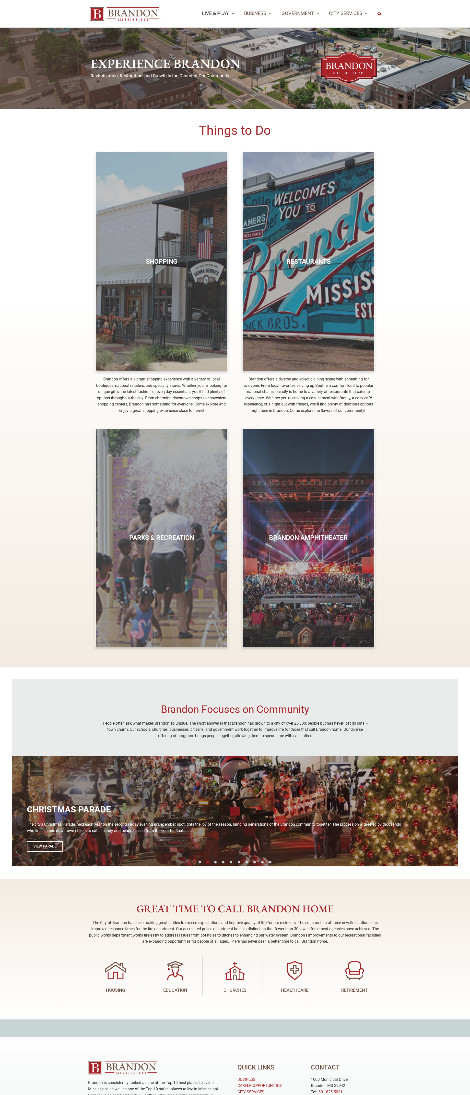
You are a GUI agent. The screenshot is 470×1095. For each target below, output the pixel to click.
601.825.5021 (330, 1092)
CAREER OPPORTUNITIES (259, 1085)
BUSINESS (246, 1079)
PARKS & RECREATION (161, 537)
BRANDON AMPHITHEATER (308, 537)
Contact (325, 1067)
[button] (231, 13)
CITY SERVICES (250, 1092)
